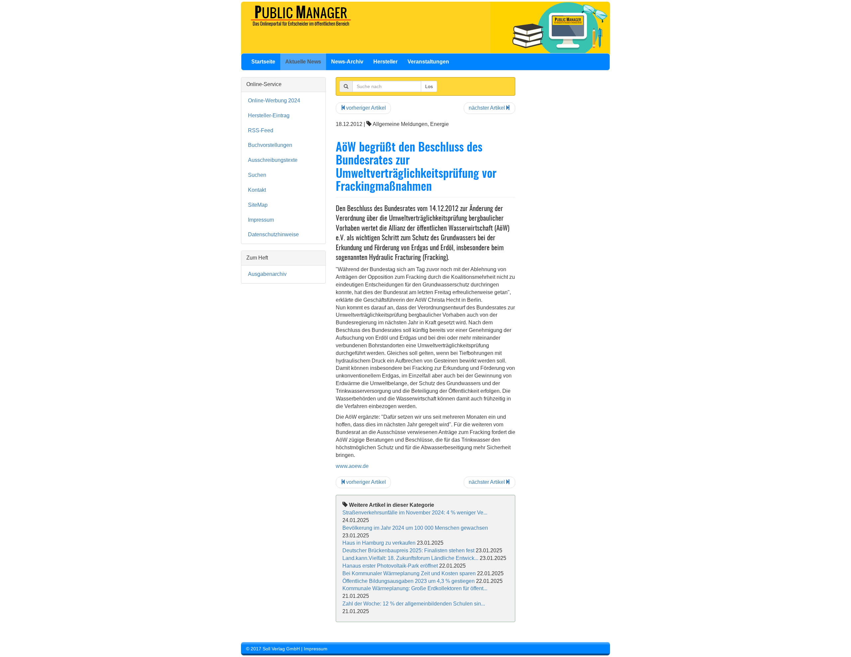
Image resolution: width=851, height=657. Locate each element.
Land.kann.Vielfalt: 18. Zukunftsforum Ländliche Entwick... (410, 558)
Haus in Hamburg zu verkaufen (379, 543)
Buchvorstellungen (270, 145)
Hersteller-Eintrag (269, 115)
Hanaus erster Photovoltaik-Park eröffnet (390, 566)
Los (429, 86)
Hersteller (385, 61)
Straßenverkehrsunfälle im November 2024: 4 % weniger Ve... (414, 512)
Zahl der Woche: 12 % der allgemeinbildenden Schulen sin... (413, 603)
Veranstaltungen (428, 61)
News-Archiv (347, 61)
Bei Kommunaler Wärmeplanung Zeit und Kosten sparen (409, 573)
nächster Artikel (487, 108)
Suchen (257, 175)
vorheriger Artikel (366, 108)
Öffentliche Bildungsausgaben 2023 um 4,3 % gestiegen (408, 581)
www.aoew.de (352, 466)
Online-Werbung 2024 (274, 100)
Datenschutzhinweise (273, 234)
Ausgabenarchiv (267, 274)
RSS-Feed (260, 130)
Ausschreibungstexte (273, 160)
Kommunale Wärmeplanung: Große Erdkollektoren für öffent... (414, 588)
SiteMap (258, 205)
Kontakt (257, 190)
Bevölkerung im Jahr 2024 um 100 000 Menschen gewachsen (415, 528)
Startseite (263, 61)
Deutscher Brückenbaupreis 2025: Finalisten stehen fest (408, 550)
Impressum (261, 220)
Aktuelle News (303, 61)
